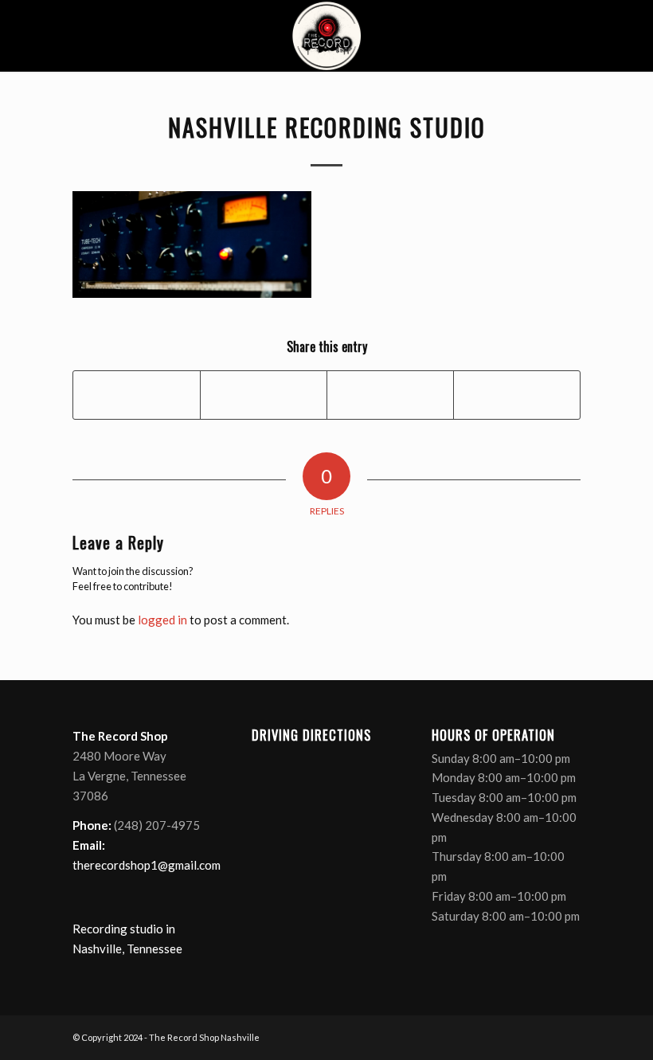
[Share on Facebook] (136, 395)
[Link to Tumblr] (569, 1036)
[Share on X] (263, 395)
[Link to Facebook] (497, 1036)
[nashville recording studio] (326, 36)
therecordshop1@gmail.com (146, 865)
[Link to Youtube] (545, 1036)
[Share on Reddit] (517, 395)
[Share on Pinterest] (390, 395)
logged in (162, 619)
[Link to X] (521, 1036)
